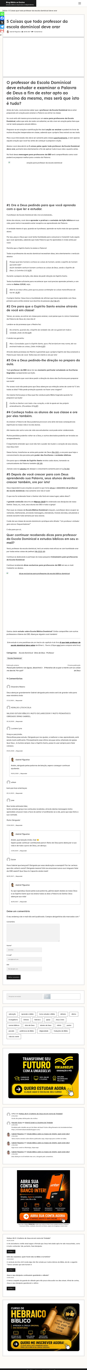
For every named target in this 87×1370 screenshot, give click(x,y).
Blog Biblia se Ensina (15, 2)
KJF (29, 270)
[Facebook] (2, 18)
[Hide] (1, 35)
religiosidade (43, 1031)
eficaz (52, 488)
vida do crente (14, 1037)
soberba (23, 469)
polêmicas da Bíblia (27, 1031)
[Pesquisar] (47, 996)
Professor (50, 653)
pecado (11, 1031)
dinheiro (63, 1014)
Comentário (11, 922)
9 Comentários (37, 31)
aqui (58, 645)
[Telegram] (2, 27)
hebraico (37, 1020)
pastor (69, 1025)
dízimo (74, 1014)
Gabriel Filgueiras (15, 31)
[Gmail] (2, 31)
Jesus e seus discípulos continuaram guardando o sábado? (28, 1275)
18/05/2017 (26, 31)
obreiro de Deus (45, 1025)
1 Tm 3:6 (66, 469)
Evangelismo (13, 1020)
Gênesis (26, 1020)
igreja (48, 1020)
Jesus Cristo (60, 1020)
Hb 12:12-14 (40, 551)
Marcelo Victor (16, 1123)
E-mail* (9, 955)
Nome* (9, 946)
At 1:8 (39, 463)
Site (8, 965)
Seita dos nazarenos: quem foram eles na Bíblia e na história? (28, 1257)
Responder (19, 700)
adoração (12, 1014)
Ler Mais (11, 1252)
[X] (2, 22)
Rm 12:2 (55, 452)
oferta (59, 1025)
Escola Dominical (26, 653)
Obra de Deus (39, 653)
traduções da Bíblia (61, 1031)
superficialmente (60, 138)
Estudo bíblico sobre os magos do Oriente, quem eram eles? (48, 1134)
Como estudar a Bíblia (47, 1014)
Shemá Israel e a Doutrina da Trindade (39, 1123)
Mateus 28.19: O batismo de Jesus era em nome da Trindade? (41, 1114)
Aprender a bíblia (27, 1014)
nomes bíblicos (14, 1025)
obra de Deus (29, 1025)
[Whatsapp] (2, 14)
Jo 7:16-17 (55, 301)
